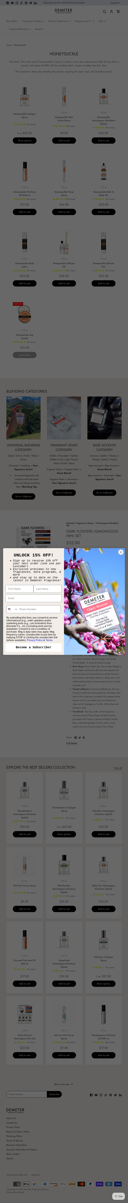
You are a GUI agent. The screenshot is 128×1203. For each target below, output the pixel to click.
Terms (49, 640)
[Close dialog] (121, 552)
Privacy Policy (35, 640)
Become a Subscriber (33, 647)
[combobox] (12, 609)
